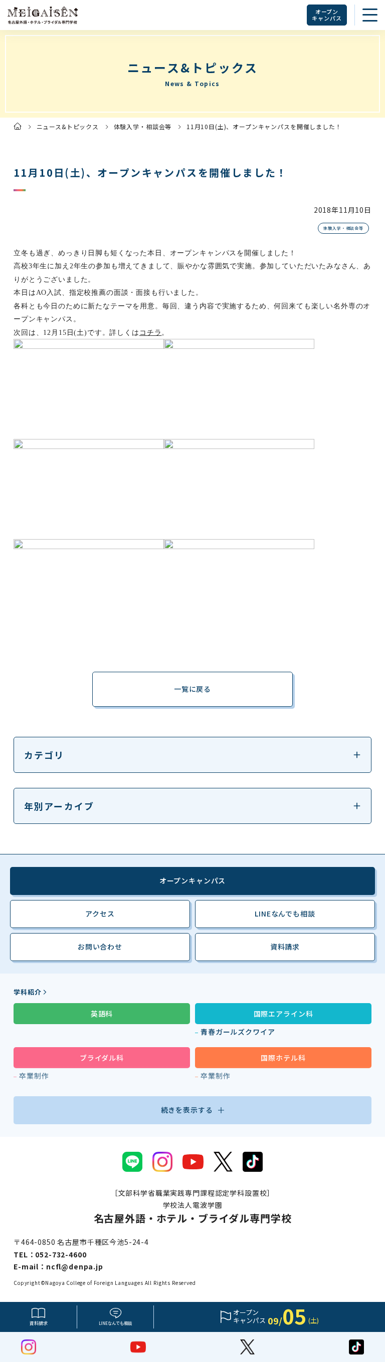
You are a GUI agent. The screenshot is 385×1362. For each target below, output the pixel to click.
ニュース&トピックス (68, 126)
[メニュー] (369, 15)
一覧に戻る (192, 689)
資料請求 (39, 1323)
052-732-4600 (60, 1254)
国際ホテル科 (283, 1058)
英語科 (102, 1014)
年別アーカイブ (59, 805)
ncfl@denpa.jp (74, 1266)
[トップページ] (18, 126)
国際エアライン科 (283, 1014)
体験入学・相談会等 (143, 126)
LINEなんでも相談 (285, 914)
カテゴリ (44, 754)
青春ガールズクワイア (238, 1032)
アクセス (99, 914)
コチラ (150, 332)
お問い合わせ (100, 947)
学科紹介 (27, 992)
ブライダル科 (102, 1058)
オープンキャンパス (326, 15)
